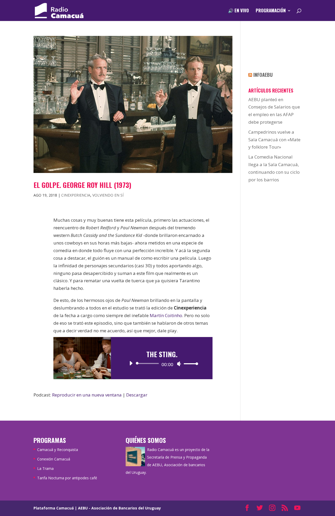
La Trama (45, 468)
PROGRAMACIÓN (271, 11)
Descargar (136, 395)
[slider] (189, 363)
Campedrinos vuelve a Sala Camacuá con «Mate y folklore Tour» (274, 139)
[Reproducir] (131, 363)
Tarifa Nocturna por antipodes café (67, 477)
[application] (162, 363)
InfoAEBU (263, 74)
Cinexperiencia (75, 195)
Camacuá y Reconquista (57, 449)
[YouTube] (297, 508)
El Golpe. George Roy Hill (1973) (82, 185)
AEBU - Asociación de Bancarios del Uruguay (119, 508)
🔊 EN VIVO (238, 11)
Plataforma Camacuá (54, 508)
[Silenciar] (179, 363)
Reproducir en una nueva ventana (87, 395)
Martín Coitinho (166, 315)
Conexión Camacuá (53, 459)
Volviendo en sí (108, 195)
